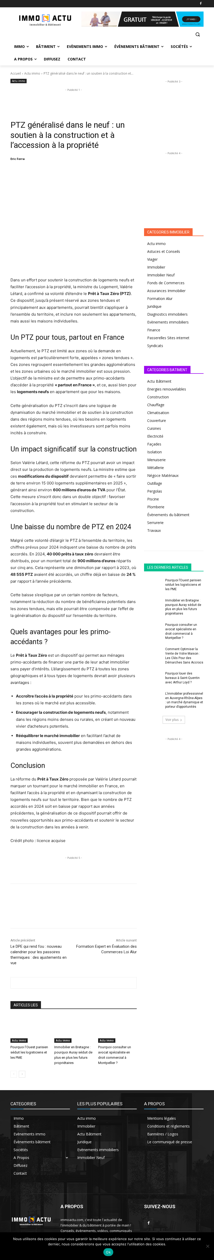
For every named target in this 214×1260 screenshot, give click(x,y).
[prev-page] (13, 1074)
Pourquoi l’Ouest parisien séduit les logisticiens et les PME (29, 1052)
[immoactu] (45, 19)
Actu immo (32, 73)
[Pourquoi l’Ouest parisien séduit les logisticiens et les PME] (29, 1029)
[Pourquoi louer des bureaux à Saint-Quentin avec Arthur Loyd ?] (153, 677)
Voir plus (172, 719)
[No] (207, 1246)
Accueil (15, 73)
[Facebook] (201, 4)
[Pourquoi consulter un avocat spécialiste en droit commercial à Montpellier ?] (117, 1029)
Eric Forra (17, 159)
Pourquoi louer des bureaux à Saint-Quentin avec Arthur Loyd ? (182, 678)
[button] (197, 34)
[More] (102, 172)
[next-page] (22, 1074)
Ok (108, 1252)
